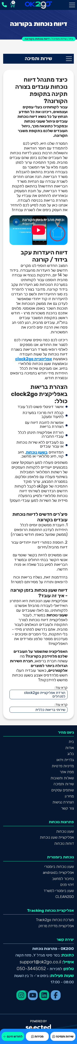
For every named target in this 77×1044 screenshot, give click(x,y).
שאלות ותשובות (62, 778)
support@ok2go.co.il (40, 962)
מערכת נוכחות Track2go (55, 920)
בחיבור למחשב (63, 879)
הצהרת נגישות (63, 802)
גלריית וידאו (65, 760)
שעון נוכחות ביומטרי (59, 866)
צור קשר (67, 808)
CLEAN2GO (64, 897)
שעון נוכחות (65, 831)
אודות (69, 748)
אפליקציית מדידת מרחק (56, 926)
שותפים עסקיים (62, 790)
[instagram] (21, 995)
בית (71, 742)
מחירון (69, 796)
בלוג (70, 754)
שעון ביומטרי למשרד (59, 891)
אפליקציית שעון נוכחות (57, 837)
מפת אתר (67, 772)
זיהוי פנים (67, 884)
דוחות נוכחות (64, 843)
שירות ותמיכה (64, 784)
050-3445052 (31, 968)
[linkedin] (44, 995)
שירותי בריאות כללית (50, 710)
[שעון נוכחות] (38, 5)
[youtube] (33, 995)
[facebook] (56, 995)
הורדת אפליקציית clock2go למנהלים (44, 694)
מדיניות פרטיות (63, 766)
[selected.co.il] (38, 1027)
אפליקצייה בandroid (58, 872)
